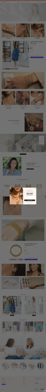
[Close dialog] (35, 188)
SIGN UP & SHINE (30, 200)
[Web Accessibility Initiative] (45, 391)
